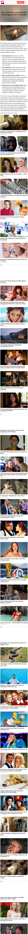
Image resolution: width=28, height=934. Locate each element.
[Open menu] (26, 2)
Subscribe (20, 2)
